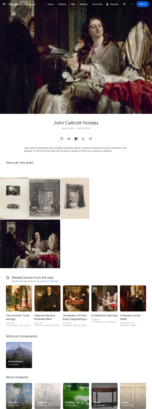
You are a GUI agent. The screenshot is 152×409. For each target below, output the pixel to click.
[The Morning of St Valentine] (30, 244)
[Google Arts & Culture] (22, 4)
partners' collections (49, 281)
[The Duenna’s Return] (75, 198)
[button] (4, 4)
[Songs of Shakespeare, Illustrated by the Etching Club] (14, 198)
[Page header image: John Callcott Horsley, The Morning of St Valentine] (76, 57)
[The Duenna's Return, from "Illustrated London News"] (44, 198)
